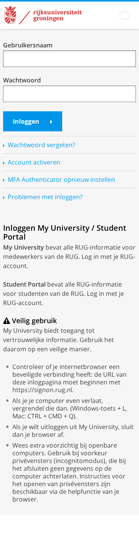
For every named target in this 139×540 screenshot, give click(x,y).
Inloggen (27, 121)
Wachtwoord (22, 80)
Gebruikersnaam (28, 45)
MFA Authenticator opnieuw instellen (61, 179)
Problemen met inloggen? (45, 197)
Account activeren (34, 162)
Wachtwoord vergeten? (41, 145)
